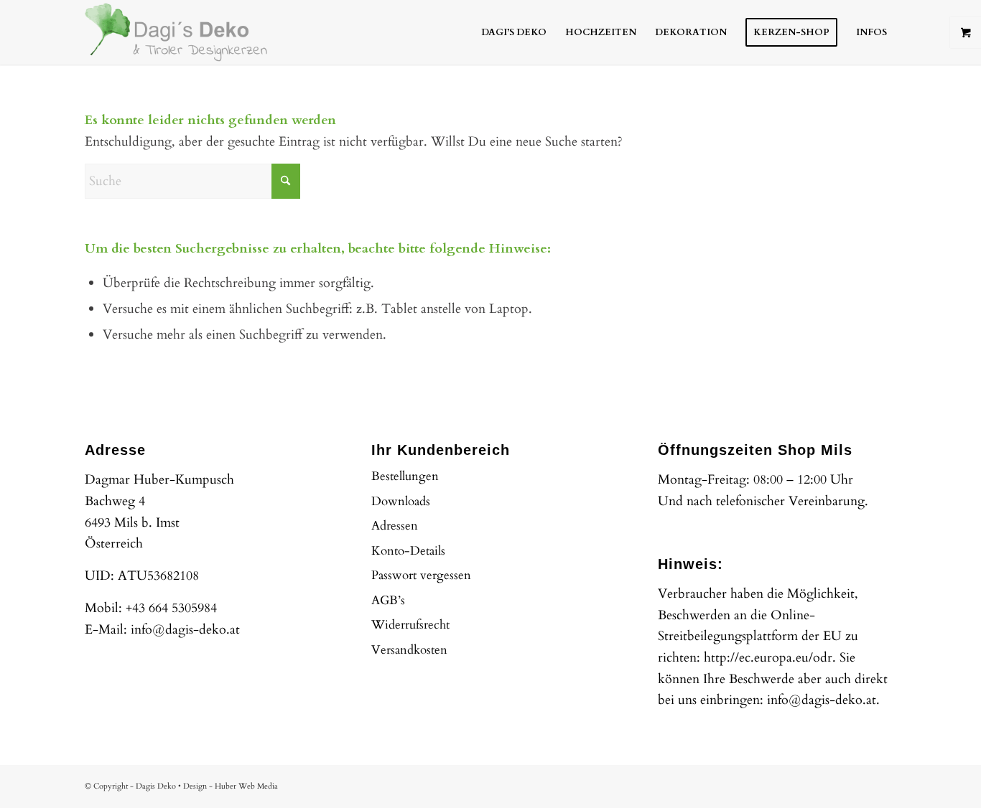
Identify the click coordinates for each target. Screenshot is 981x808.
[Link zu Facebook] (842, 783)
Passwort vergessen (421, 575)
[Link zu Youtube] (885, 783)
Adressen (394, 525)
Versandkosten (409, 650)
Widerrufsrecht (410, 624)
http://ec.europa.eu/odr (768, 658)
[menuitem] (514, 32)
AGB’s (388, 600)
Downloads (400, 501)
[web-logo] (176, 32)
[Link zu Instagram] (864, 783)
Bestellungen (405, 476)
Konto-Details (408, 550)
